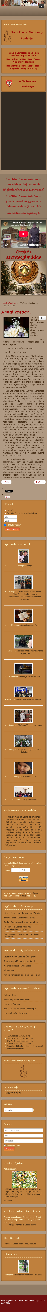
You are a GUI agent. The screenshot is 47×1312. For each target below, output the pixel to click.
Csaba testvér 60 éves (29, 625)
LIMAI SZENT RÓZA (12, 1093)
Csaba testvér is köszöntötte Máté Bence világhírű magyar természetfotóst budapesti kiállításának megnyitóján (25, 595)
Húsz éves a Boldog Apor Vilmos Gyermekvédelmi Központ (19, 928)
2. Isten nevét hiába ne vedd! (19, 1043)
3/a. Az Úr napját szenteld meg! (20, 1041)
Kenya (29, 565)
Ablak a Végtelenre (10, 303)
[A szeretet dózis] (23, 767)
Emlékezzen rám (13, 1145)
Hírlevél (10, 510)
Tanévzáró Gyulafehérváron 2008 (28, 1274)
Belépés (9, 1149)
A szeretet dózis (29, 776)
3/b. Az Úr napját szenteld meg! (20, 1038)
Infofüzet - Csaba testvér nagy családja (20, 1243)
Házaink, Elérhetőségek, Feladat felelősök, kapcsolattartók (23, 54)
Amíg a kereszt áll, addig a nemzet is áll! (22, 974)
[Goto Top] (45, 1305)
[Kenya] (23, 556)
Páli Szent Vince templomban (30, 725)
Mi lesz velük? (10, 970)
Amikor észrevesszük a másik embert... (21, 922)
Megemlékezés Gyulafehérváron (29, 699)
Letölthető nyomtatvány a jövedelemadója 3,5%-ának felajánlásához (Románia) (23, 201)
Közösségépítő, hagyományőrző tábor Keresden (21, 935)
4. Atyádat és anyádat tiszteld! (19, 1035)
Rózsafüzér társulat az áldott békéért (22, 513)
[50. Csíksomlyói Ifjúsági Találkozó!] (24, 131)
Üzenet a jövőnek (12, 1004)
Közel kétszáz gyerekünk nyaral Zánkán (22, 913)
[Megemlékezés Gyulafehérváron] (23, 691)
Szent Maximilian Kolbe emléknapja (20, 1008)
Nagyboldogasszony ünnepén (17, 965)
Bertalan (22, 895)
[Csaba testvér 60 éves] (23, 615)
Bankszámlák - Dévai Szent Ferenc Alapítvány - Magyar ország (23, 67)
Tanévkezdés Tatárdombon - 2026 (19, 917)
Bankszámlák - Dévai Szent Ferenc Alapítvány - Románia (23, 60)
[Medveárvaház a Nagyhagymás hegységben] (23, 641)
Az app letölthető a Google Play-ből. (23, 1224)
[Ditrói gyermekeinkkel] (23, 791)
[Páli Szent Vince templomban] (23, 715)
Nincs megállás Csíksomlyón (17, 999)
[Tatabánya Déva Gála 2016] (23, 668)
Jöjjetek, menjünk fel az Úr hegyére (20, 956)
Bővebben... (9, 1200)
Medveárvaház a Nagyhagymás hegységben (30, 652)
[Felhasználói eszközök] (42, 318)
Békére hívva (10, 994)
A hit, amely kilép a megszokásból (19, 961)
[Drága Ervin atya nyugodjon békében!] (23, 740)
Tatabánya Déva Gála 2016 (29, 676)
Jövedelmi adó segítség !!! (23, 213)
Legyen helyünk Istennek (15, 1013)
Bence (35, 893)
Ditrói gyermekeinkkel (30, 799)
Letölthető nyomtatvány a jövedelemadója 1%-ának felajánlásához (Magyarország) (23, 184)
